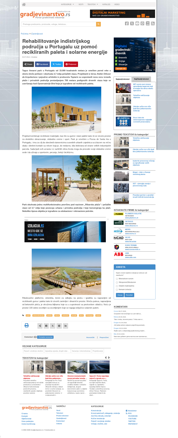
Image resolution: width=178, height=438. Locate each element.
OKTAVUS (129, 222)
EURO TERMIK (131, 245)
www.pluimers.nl (131, 218)
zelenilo (65, 315)
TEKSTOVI (93, 5)
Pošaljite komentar (46, 337)
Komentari (120, 307)
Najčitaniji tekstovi (141, 79)
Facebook (43, 64)
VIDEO (116, 4)
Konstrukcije (96, 411)
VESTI (81, 4)
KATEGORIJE (68, 5)
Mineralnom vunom (126, 279)
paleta (49, 315)
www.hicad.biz (130, 242)
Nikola (116, 317)
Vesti (58, 410)
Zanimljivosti (37, 34)
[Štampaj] (26, 325)
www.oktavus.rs (131, 226)
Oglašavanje (26, 419)
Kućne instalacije (98, 419)
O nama (25, 414)
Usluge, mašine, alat (99, 424)
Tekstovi (59, 413)
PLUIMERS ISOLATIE (133, 214)
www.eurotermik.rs (132, 249)
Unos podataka (28, 421)
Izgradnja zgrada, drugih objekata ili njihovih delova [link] (58, 351)
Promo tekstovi (62, 416)
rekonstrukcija (38, 315)
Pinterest (72, 64)
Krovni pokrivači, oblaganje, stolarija (105, 413)
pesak (74, 315)
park (28, 315)
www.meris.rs (130, 234)
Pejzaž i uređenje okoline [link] (33, 351)
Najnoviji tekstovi (122, 79)
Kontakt (25, 416)
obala (98, 315)
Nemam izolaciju (125, 289)
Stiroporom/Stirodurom (127, 282)
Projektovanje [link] (98, 351)
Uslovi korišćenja (28, 424)
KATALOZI (106, 4)
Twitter (58, 64)
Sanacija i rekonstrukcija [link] (81, 351)
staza (57, 315)
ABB (127, 253)
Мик (115, 334)
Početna (25, 34)
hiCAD (127, 237)
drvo (81, 315)
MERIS (127, 229)
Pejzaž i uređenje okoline (101, 421)
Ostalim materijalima (126, 286)
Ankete (59, 424)
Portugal (89, 315)
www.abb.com (130, 257)
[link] (53, 15)
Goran (116, 311)
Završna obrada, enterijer (101, 416)
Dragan (116, 322)
